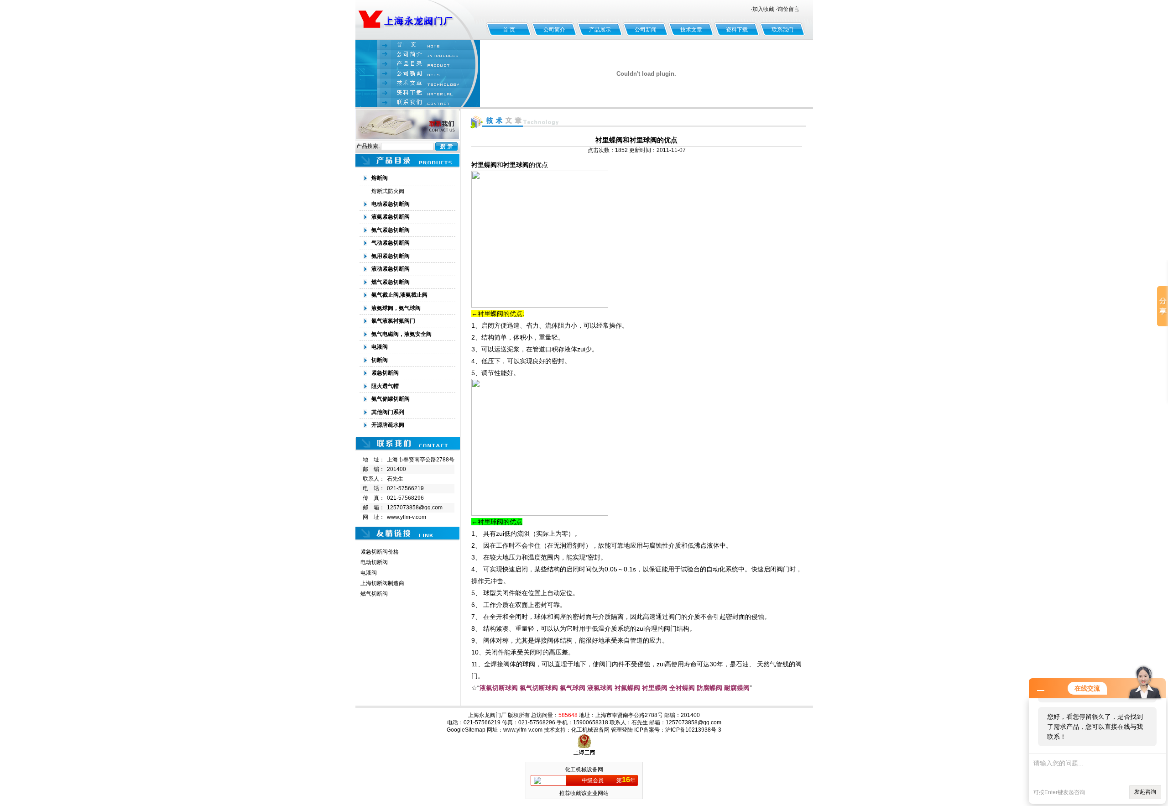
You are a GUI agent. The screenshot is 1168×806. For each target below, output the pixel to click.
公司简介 (554, 29)
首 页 (509, 29)
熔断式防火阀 (387, 191)
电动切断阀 (374, 562)
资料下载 (737, 29)
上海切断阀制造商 (382, 583)
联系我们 (782, 29)
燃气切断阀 (374, 594)
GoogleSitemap (466, 730)
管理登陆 (622, 730)
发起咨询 (1145, 792)
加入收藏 (763, 9)
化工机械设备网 (590, 730)
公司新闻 (646, 29)
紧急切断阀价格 (379, 552)
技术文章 (691, 29)
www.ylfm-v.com (406, 517)
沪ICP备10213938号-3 (693, 730)
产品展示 (600, 29)
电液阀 (368, 573)
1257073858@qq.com (415, 507)
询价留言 (788, 9)
